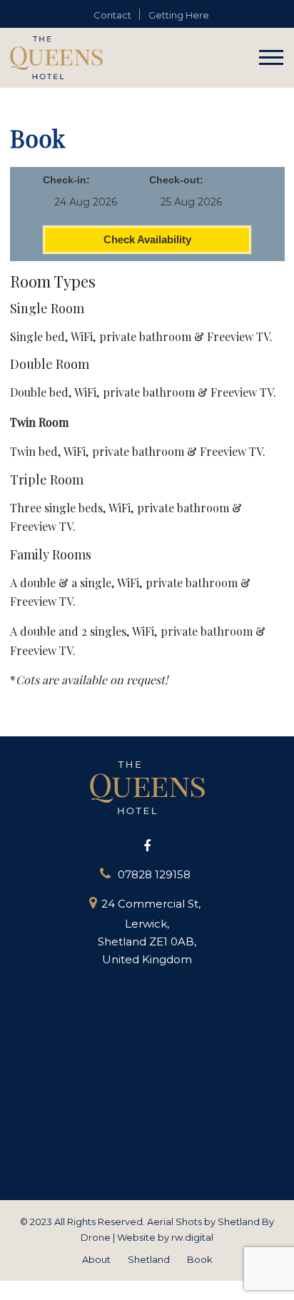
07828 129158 (154, 874)
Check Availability (147, 239)
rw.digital (192, 1237)
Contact (112, 15)
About (96, 1259)
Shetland (149, 1259)
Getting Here (178, 15)
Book (200, 1259)
